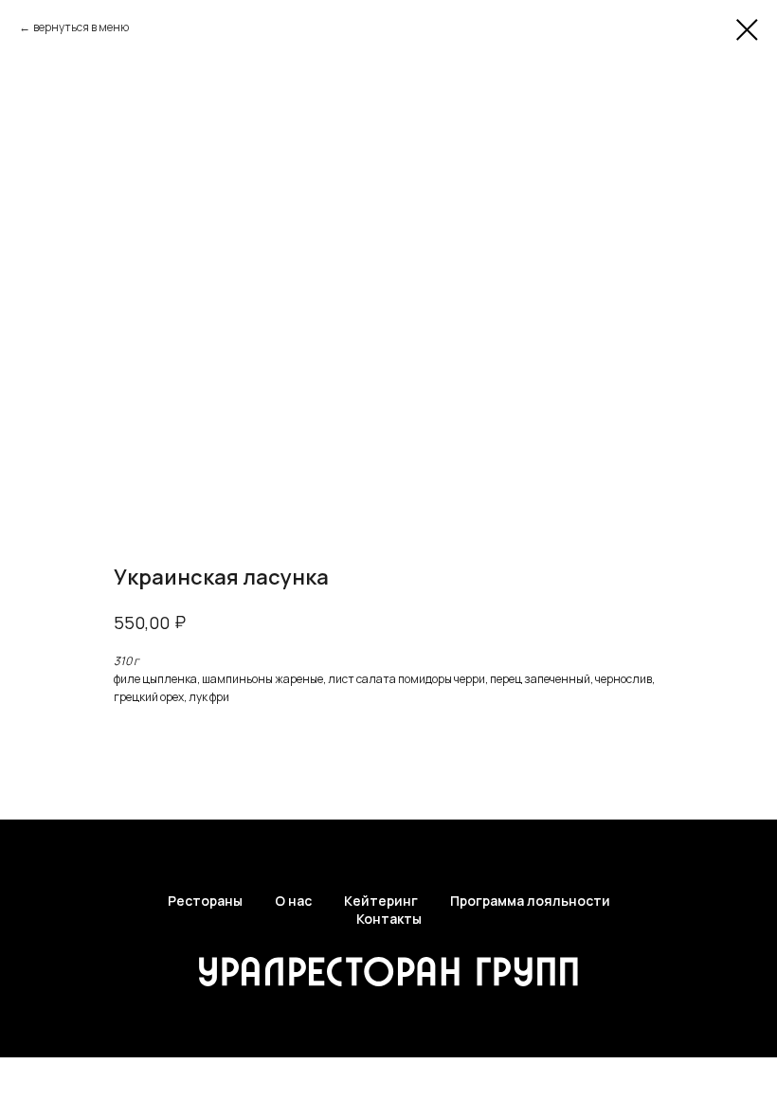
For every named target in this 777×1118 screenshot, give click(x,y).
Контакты (389, 919)
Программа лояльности (530, 901)
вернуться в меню (81, 27)
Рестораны (205, 901)
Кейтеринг (381, 901)
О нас (293, 901)
